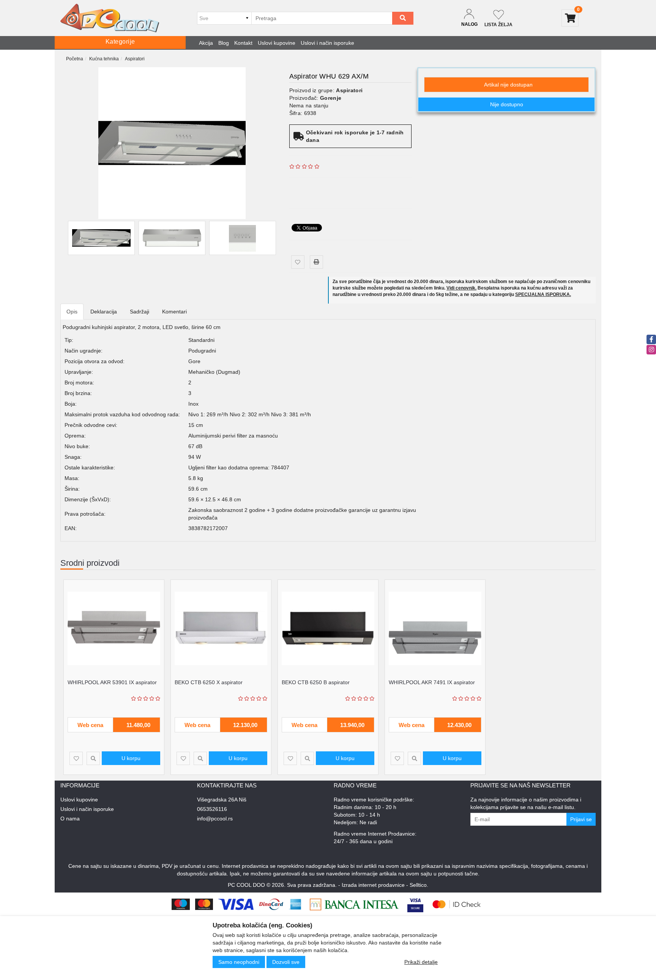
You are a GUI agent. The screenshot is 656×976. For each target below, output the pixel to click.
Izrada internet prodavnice (373, 885)
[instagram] (651, 349)
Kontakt (243, 43)
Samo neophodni (238, 962)
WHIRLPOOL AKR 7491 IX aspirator (432, 682)
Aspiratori (135, 58)
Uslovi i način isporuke (327, 43)
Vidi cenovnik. (461, 288)
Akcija (206, 43)
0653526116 (212, 809)
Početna (74, 58)
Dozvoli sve (286, 962)
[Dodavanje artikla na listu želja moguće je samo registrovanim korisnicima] (297, 262)
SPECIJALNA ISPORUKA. (543, 294)
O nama (70, 818)
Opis (71, 312)
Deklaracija (103, 312)
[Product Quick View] (93, 758)
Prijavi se (581, 819)
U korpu (130, 758)
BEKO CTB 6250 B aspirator (316, 682)
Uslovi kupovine (276, 43)
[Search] (402, 18)
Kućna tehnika (104, 58)
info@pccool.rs (215, 818)
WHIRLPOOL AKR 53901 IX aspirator (112, 682)
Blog (223, 43)
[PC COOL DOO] (109, 18)
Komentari (174, 312)
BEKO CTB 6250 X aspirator (209, 682)
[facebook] (651, 339)
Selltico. (419, 885)
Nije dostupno (506, 104)
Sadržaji (139, 312)
